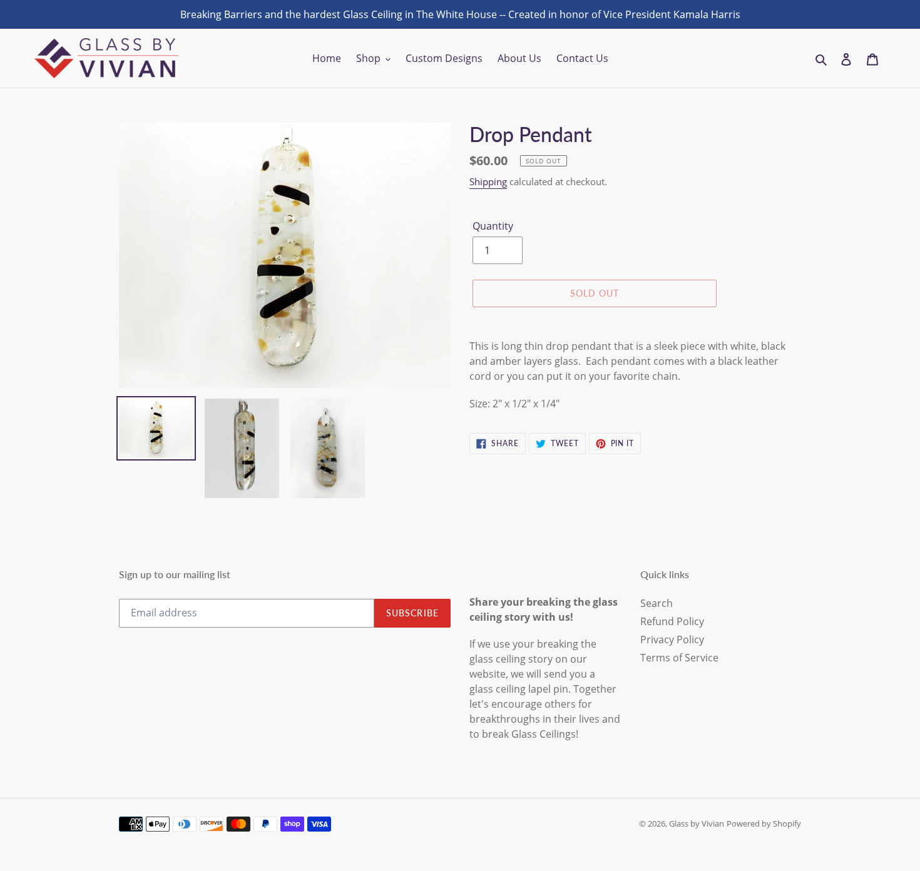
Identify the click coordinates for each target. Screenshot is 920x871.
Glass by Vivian (696, 823)
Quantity (493, 226)
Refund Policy (672, 621)
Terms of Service (679, 658)
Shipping (488, 181)
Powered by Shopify (764, 823)
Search (656, 603)
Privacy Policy (672, 639)
